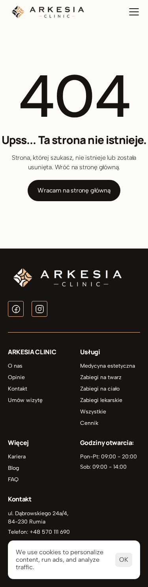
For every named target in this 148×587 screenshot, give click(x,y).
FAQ (13, 479)
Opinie (16, 377)
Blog (13, 468)
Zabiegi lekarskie (101, 400)
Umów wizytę (25, 400)
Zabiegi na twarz (101, 377)
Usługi (90, 352)
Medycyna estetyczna (107, 366)
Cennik (89, 423)
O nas (15, 366)
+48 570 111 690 (50, 532)
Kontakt (17, 388)
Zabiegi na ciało (100, 388)
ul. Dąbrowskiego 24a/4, (39, 513)
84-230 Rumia (26, 521)
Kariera (17, 456)
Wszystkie (93, 411)
